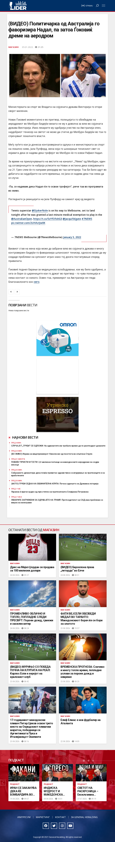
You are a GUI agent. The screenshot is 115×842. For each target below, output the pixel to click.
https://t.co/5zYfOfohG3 (47, 218)
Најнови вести (25, 437)
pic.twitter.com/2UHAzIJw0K (28, 222)
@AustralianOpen (21, 218)
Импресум (24, 817)
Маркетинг (43, 817)
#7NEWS (87, 218)
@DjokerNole (40, 210)
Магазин (13, 47)
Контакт (60, 817)
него (36, 281)
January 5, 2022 (72, 237)
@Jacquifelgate (72, 218)
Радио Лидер (17, 5)
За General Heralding (84, 817)
